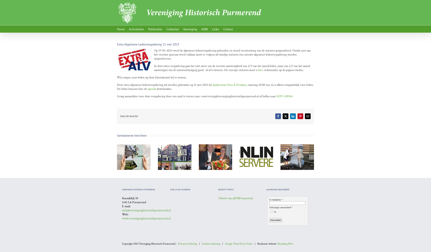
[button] (119, 157)
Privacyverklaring (187, 244)
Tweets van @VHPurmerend (235, 198)
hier (261, 70)
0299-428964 (284, 96)
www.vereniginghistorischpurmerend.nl (146, 218)
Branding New (285, 244)
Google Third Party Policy (239, 244)
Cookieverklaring (211, 244)
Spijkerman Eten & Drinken (230, 85)
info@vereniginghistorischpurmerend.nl (146, 210)
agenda (152, 89)
